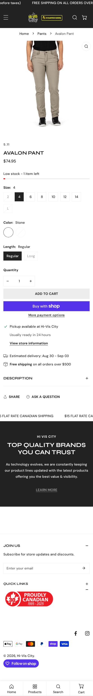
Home (24, 33)
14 (76, 197)
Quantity (10, 270)
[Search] (75, 17)
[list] (46, 86)
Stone (8, 232)
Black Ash (21, 232)
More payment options (46, 315)
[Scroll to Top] (84, 672)
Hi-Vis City (25, 656)
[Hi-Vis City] (45, 17)
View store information (29, 343)
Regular (13, 256)
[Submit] (83, 568)
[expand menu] (6, 17)
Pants (41, 33)
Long (31, 256)
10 (53, 197)
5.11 (6, 144)
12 (65, 197)
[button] (85, 17)
